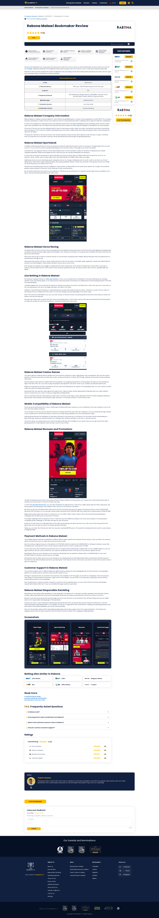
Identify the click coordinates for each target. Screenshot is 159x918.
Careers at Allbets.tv (54, 890)
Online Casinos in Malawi (77, 872)
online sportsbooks (51, 279)
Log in (123, 3)
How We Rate (52, 869)
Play (34, 38)
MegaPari (95, 872)
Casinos (94, 3)
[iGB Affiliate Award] (60, 849)
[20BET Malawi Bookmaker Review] (131, 101)
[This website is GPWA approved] (97, 908)
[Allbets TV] (31, 3)
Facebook (127, 867)
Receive (128, 57)
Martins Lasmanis (42, 19)
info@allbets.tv (39, 874)
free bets (59, 505)
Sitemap (50, 896)
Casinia (94, 869)
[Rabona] (124, 27)
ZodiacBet (95, 866)
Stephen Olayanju (31, 16)
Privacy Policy (52, 881)
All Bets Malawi (28, 7)
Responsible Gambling (54, 872)
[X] (31, 788)
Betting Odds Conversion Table (34, 700)
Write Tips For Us (53, 887)
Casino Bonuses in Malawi (77, 875)
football (29, 69)
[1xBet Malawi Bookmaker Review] (131, 61)
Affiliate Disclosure (53, 884)
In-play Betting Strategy (32, 696)
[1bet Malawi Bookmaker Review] (131, 91)
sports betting (77, 124)
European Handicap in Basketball (35, 698)
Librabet (94, 875)
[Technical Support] (104, 648)
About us (50, 866)
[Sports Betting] (59, 648)
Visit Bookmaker (123, 120)
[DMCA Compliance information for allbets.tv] (108, 908)
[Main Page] (37, 648)
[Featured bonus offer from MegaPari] (129, 3)
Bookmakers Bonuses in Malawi (79, 869)
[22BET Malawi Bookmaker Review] (131, 71)
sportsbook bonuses (39, 505)
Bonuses (86, 3)
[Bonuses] (81, 648)
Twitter (127, 871)
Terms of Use (52, 878)
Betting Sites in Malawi (73, 3)
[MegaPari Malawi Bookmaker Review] (131, 81)
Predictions (103, 3)
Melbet (94, 878)
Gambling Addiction (54, 875)
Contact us (51, 893)
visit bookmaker (35, 801)
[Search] (133, 3)
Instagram (126, 874)
